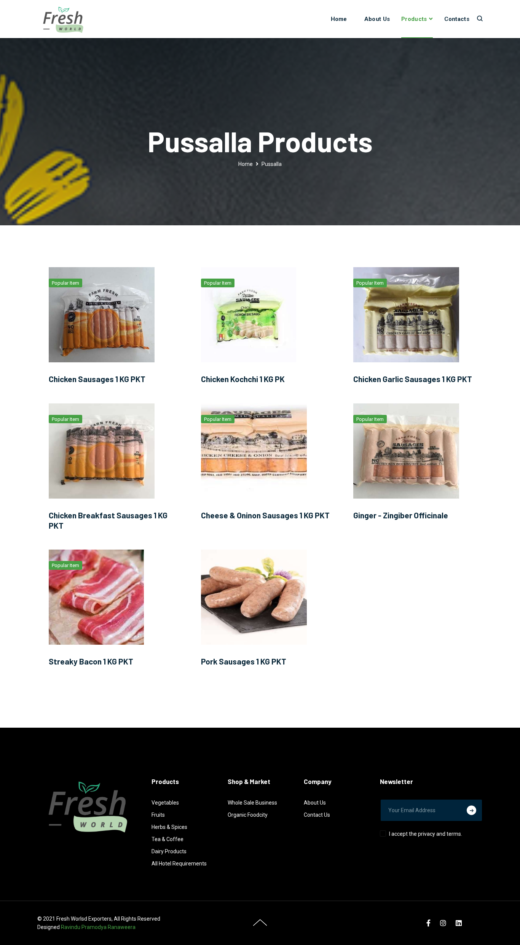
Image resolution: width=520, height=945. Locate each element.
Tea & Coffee (167, 839)
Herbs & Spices (169, 827)
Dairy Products (169, 851)
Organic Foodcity (248, 815)
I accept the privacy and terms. (425, 834)
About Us (377, 19)
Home (339, 19)
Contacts (456, 19)
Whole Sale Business (252, 803)
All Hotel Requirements (179, 864)
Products (414, 19)
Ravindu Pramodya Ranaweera (98, 927)
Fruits (158, 815)
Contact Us (317, 815)
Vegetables (165, 803)
